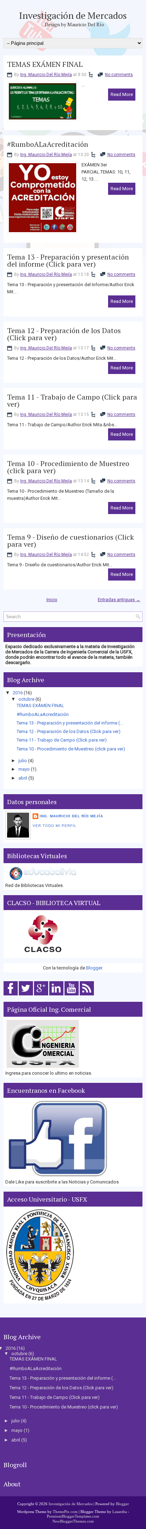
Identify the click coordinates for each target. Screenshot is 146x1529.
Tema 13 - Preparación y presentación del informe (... (70, 723)
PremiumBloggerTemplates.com (73, 1516)
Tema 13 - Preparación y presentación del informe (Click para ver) (68, 260)
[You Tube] (71, 995)
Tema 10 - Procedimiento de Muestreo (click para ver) (68, 467)
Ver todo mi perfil (55, 826)
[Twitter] (26, 995)
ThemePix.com (65, 1511)
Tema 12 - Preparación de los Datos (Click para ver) (64, 334)
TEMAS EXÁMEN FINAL (45, 64)
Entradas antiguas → (119, 599)
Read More (122, 94)
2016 (18, 692)
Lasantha (119, 1511)
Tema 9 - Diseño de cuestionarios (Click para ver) (70, 541)
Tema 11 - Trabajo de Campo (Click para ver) (72, 401)
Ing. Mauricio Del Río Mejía (46, 74)
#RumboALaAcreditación (47, 144)
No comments (119, 74)
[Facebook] (11, 995)
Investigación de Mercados (73, 15)
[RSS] (87, 995)
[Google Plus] (41, 995)
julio (22, 760)
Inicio (51, 599)
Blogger (94, 968)
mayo (24, 769)
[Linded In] (56, 995)
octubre (26, 699)
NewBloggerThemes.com (73, 1521)
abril (22, 778)
